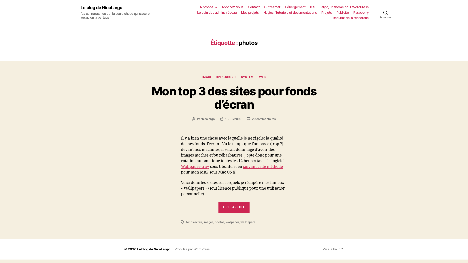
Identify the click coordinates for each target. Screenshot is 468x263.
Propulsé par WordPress (192, 249)
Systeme (248, 77)
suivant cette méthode (263, 166)
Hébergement (295, 7)
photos (219, 222)
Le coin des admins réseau (217, 12)
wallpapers (247, 222)
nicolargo (208, 119)
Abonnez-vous (232, 7)
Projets (326, 12)
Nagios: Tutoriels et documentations (290, 12)
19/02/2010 (233, 119)
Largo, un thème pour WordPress (344, 7)
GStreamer (272, 7)
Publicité (343, 12)
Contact (254, 7)
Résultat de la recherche (351, 18)
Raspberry (361, 12)
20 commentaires (264, 119)
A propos (206, 7)
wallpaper (232, 222)
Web (262, 77)
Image (207, 77)
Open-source (226, 77)
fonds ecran (194, 222)
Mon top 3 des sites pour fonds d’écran (234, 97)
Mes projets (250, 12)
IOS (312, 7)
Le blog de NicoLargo (101, 7)
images (208, 222)
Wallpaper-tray (195, 166)
